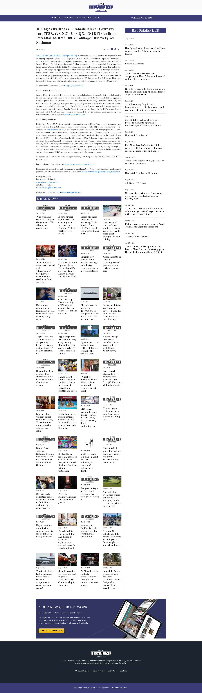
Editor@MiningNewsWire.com (48, 188)
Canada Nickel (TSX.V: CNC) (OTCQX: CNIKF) (56, 56)
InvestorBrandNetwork (72, 192)
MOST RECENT (65, 18)
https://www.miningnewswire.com (79, 164)
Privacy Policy (99, 671)
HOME (53, 18)
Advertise (112, 671)
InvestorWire (52, 130)
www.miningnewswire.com (47, 182)
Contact (123, 671)
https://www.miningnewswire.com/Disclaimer (101, 172)
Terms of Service (82, 671)
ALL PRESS (79, 18)
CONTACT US (93, 18)
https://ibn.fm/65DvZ (74, 86)
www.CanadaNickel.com (75, 115)
